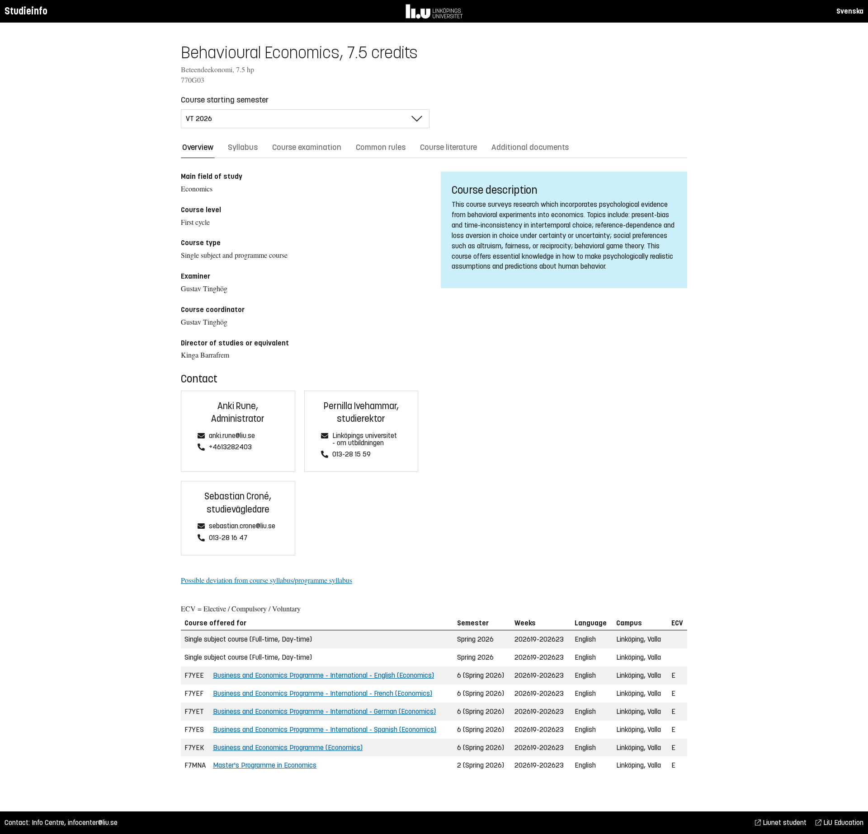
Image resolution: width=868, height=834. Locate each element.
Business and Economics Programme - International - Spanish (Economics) (324, 729)
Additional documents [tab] (530, 147)
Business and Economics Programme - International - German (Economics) (324, 711)
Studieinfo (26, 11)
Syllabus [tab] (243, 147)
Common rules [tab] (381, 147)
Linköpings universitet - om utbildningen (364, 439)
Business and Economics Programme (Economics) (288, 747)
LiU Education (842, 822)
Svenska (849, 11)
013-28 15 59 (351, 454)
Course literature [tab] (448, 147)
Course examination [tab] (306, 147)
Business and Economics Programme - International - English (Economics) (323, 675)
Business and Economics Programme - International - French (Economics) (322, 693)
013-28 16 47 (228, 538)
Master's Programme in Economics (264, 765)
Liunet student (784, 822)
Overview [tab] (197, 147)
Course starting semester (225, 100)
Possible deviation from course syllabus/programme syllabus (266, 580)
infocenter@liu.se (93, 822)
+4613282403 (230, 447)
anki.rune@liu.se (232, 436)
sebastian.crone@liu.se (242, 526)
